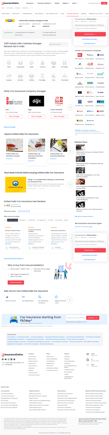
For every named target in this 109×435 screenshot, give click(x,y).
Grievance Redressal (51, 359)
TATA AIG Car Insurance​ (76, 341)
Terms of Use (49, 365)
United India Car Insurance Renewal (57, 155)
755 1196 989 (8, 365)
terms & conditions (29, 323)
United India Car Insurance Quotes (13, 155)
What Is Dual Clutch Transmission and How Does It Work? (89, 164)
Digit (30, 110)
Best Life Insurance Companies (65, 403)
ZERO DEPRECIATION (52, 14)
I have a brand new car (89, 43)
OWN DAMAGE (39, 14)
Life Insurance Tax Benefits (64, 407)
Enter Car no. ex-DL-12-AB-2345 (76, 318)
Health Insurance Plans (35, 393)
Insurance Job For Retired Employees (95, 412)
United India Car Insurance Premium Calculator (35, 156)
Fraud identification (69, 361)
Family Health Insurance (35, 407)
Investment (31, 368)
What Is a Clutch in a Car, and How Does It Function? (89, 210)
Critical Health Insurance (35, 403)
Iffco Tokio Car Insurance (31, 344)
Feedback (66, 359)
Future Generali (56, 110)
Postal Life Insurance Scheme (65, 393)
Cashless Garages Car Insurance (16, 341)
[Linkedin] (11, 359)
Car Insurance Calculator (7, 396)
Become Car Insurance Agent (84, 227)
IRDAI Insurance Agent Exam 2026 (94, 405)
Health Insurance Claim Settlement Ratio (39, 400)
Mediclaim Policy (33, 398)
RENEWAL (83, 14)
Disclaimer (67, 363)
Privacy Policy (49, 356)
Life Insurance (32, 363)
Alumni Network (68, 372)
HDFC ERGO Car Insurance (91, 341)
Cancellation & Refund (52, 368)
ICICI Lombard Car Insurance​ (60, 341)
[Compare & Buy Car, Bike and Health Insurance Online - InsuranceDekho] (10, 4)
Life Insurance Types (62, 396)
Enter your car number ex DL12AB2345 (86, 28)
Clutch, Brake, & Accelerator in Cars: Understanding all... (87, 198)
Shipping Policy (50, 363)
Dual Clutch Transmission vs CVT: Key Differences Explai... (88, 176)
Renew (57, 3)
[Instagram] (8, 359)
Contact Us (67, 356)
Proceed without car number (89, 39)
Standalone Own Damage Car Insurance (38, 341)
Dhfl (7, 110)
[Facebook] (3, 359)
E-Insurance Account (51, 370)
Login (104, 3)
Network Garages (9, 127)
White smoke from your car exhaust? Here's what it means (89, 153)
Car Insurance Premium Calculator (54, 337)
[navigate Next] (70, 107)
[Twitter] (14, 359)
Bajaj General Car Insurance (15, 344)
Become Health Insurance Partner (94, 398)
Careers (66, 374)
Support (65, 3)
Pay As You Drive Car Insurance (75, 339)
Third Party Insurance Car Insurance (55, 339)
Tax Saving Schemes (34, 375)
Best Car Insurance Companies (9, 407)
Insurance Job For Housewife (93, 407)
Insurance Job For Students (93, 410)
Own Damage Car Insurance (8, 403)
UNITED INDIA (6, 14)
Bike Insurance (32, 359)
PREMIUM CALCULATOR (96, 14)
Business (31, 370)
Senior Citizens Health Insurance (37, 410)
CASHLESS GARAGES (73, 14)
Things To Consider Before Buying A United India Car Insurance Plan (45, 180)
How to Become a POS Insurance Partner (96, 403)
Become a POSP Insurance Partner (94, 393)
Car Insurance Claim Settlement (75, 337)
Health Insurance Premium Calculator (39, 405)
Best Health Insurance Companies (38, 396)
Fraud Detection (50, 361)
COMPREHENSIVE (27, 14)
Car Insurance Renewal (36, 337)
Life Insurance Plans (62, 405)
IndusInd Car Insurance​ (46, 344)
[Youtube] (6, 359)
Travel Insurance (33, 372)
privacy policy (39, 323)
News (74, 3)
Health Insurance (33, 361)
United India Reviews (16, 259)
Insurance (29, 3)
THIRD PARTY (16, 14)
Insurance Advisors (43, 3)
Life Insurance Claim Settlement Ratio (67, 398)
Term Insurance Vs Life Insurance (66, 400)
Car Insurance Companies (87, 130)
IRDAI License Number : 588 (88, 421)
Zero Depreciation (27, 301)
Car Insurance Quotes (23, 337)
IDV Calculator (4, 400)
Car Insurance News (86, 216)
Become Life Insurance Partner (93, 400)
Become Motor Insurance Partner (94, 396)
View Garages (14, 116)
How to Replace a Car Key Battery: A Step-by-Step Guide (89, 187)
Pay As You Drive (11, 301)
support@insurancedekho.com (15, 363)
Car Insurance (11, 337)
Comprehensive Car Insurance (15, 339)
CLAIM (62, 14)
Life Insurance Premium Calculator (66, 410)
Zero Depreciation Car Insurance (35, 339)
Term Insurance (33, 365)
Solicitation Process (69, 369)
